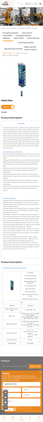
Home (3, 28)
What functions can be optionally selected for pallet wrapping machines (15, 366)
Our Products (11, 28)
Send (9, 409)
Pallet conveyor (31, 28)
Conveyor (21, 28)
